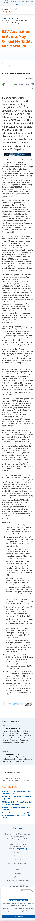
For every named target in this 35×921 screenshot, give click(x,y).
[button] (17, 4)
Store (18, 1)
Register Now (18, 916)
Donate (27, 1)
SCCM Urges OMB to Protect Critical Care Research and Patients (17, 803)
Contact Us (17, 852)
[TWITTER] (16, 84)
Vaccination (6, 780)
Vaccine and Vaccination (20, 780)
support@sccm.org (20, 849)
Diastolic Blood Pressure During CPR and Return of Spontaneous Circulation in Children (17, 815)
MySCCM (13, 1)
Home (4, 18)
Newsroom (17, 859)
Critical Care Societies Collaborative (17, 881)
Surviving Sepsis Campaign (17, 877)
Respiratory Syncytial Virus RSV (13, 778)
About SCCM (18, 856)
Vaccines (29, 776)
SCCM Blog (13, 18)
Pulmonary (18, 773)
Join (31, 1)
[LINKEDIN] (24, 84)
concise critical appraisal (15, 776)
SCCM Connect (6, 1)
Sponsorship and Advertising (17, 863)
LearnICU (17, 873)
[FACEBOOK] (7, 84)
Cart (22, 1)
